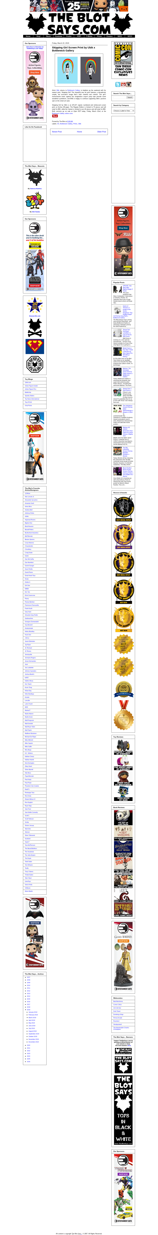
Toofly (27, 868)
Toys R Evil (28, 402)
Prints (99, 36)
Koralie (27, 697)
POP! (79, 36)
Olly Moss (28, 773)
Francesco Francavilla (32, 605)
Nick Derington (29, 763)
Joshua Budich (29, 674)
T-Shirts (89, 36)
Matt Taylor (28, 730)
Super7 (27, 842)
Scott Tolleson (29, 819)
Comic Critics (117, 1004)
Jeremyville (28, 654)
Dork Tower (117, 1011)
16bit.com (28, 382)
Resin (48, 36)
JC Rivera (28, 651)
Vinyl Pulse (28, 405)
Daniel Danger (29, 566)
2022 (28, 1051)
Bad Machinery (118, 1001)
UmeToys (28, 881)
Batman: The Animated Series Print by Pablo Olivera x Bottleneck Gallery (127, 373)
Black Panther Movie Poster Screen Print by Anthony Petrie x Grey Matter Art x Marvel (128, 472)
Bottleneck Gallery (73, 90)
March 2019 (32, 1017)
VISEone (27, 888)
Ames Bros (28, 506)
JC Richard (28, 648)
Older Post (101, 132)
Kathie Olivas (29, 681)
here (129, 1045)
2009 (28, 982)
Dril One (27, 585)
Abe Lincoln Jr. (29, 497)
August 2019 (33, 1031)
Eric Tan (27, 592)
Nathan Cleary (29, 756)
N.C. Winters (29, 753)
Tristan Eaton (29, 875)
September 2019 (34, 1034)
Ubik (57, 90)
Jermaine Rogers (30, 658)
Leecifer (27, 700)
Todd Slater (28, 861)
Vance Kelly (28, 884)
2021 (28, 1048)
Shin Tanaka (36, 212)
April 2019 (32, 1020)
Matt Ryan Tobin (30, 727)
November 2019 (34, 1039)
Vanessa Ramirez (36, 188)
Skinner (27, 832)
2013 (28, 993)
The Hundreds (29, 852)
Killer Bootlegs (29, 694)
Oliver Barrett (29, 769)
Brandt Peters (29, 529)
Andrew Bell (29, 510)
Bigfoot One (28, 523)
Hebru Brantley (29, 631)
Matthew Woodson (31, 733)
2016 (28, 1001)
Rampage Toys (29, 792)
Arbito (27, 516)
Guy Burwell (29, 625)
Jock (26, 664)
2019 (28, 1010)
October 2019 (33, 1036)
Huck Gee (28, 635)
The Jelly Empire (30, 855)
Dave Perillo (29, 569)
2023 (28, 1053)
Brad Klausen (29, 526)
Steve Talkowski (30, 835)
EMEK (27, 589)
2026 (28, 1061)
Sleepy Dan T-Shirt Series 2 (127, 389)
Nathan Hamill (29, 760)
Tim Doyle (28, 858)
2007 (28, 977)
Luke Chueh (29, 704)
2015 (28, 999)
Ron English (29, 802)
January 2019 (33, 1012)
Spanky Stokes (29, 396)
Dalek (27, 556)
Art (58, 124)
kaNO (26, 677)
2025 (28, 1059)
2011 (28, 988)
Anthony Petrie (29, 513)
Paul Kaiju (28, 779)
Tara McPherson (30, 845)
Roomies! (116, 1021)
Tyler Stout (28, 878)
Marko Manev (29, 714)
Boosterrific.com (34, 316)
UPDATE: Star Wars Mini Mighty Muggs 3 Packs (128, 288)
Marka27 (27, 710)
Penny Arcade (117, 1018)
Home (28, 36)
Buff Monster (29, 536)
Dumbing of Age (118, 1014)
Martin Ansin (29, 717)
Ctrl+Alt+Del (117, 1008)
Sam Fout (28, 809)
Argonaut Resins (30, 520)
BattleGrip (28, 392)
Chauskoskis (29, 546)
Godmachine (29, 618)
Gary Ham (28, 612)
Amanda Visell (29, 503)
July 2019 (32, 1028)
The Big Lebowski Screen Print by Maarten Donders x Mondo (127, 452)
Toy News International (32, 399)
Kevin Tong (28, 687)
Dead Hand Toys (30, 575)
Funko (68, 36)
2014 (28, 996)
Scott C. (27, 815)
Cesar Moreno (29, 543)
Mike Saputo (29, 743)
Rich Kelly (28, 796)
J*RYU (27, 638)
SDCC (120, 36)
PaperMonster (29, 776)
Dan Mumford (29, 562)
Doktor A (27, 582)
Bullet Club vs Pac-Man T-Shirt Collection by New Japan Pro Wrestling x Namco (128, 352)
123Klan (27, 493)
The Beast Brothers (31, 848)
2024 (28, 1056)
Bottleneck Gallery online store (62, 113)
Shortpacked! (117, 1024)
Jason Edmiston (30, 641)
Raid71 (27, 789)
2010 (28, 985)
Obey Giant (28, 766)
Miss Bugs (28, 750)
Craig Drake (29, 552)
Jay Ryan (28, 645)
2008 (28, 980)
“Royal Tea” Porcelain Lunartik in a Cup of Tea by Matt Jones (127, 333)
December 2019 (34, 1042)
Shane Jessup (29, 825)
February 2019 (33, 1015)
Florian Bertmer (30, 602)
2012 (28, 991)
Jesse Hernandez (30, 661)
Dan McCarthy (29, 559)
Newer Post (57, 132)
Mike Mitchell (29, 740)
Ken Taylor (28, 684)
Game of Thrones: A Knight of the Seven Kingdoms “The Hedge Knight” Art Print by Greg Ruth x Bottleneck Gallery (122, 312)
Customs (58, 36)
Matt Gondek (29, 723)
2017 (28, 1004)
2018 (28, 1007)
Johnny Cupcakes (30, 671)
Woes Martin (29, 891)
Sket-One (28, 829)
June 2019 (32, 1026)
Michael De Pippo (30, 737)
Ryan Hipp (28, 806)
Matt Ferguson (29, 720)
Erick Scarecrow (30, 595)
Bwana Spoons (29, 539)
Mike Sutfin (28, 746)
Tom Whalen (29, 865)
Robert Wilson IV (30, 799)
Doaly (27, 579)
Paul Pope (28, 783)
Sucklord (27, 839)
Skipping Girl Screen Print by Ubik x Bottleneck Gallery (73, 49)
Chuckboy (28, 549)
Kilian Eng (28, 691)
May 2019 (32, 1023)
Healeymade (29, 628)
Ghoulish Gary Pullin (31, 615)
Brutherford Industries (31, 533)
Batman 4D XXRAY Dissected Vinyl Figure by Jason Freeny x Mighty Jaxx (128, 432)
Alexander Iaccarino (31, 500)
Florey (27, 598)
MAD (26, 707)
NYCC (130, 36)
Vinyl (38, 36)
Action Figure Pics (30, 389)
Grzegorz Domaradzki (32, 621)
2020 (28, 1045)
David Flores (29, 572)
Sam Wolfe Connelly (31, 812)
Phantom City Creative (32, 786)
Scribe (27, 822)
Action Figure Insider (31, 386)
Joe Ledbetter (29, 667)
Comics (110, 36)
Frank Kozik (28, 608)
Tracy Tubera (29, 871)
